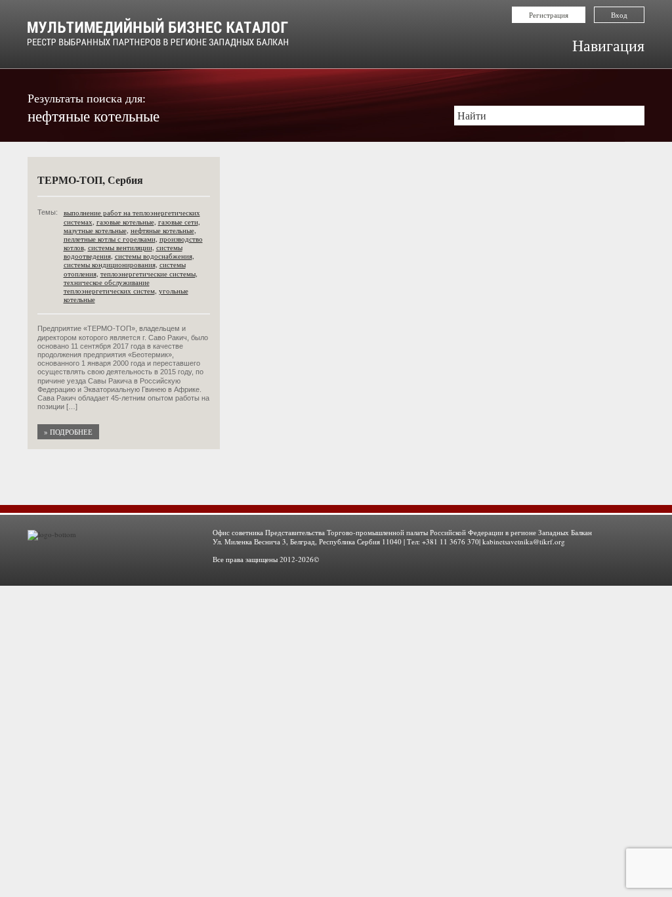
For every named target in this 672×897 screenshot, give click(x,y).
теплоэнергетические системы (148, 273)
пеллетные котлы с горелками (110, 239)
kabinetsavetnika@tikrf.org (523, 541)
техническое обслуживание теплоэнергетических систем (109, 286)
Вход (619, 15)
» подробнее (68, 432)
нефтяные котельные (162, 230)
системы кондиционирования (110, 264)
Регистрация (548, 15)
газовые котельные (125, 222)
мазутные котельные (95, 230)
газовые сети (178, 222)
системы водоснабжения (153, 256)
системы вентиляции (120, 247)
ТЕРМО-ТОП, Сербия (90, 179)
